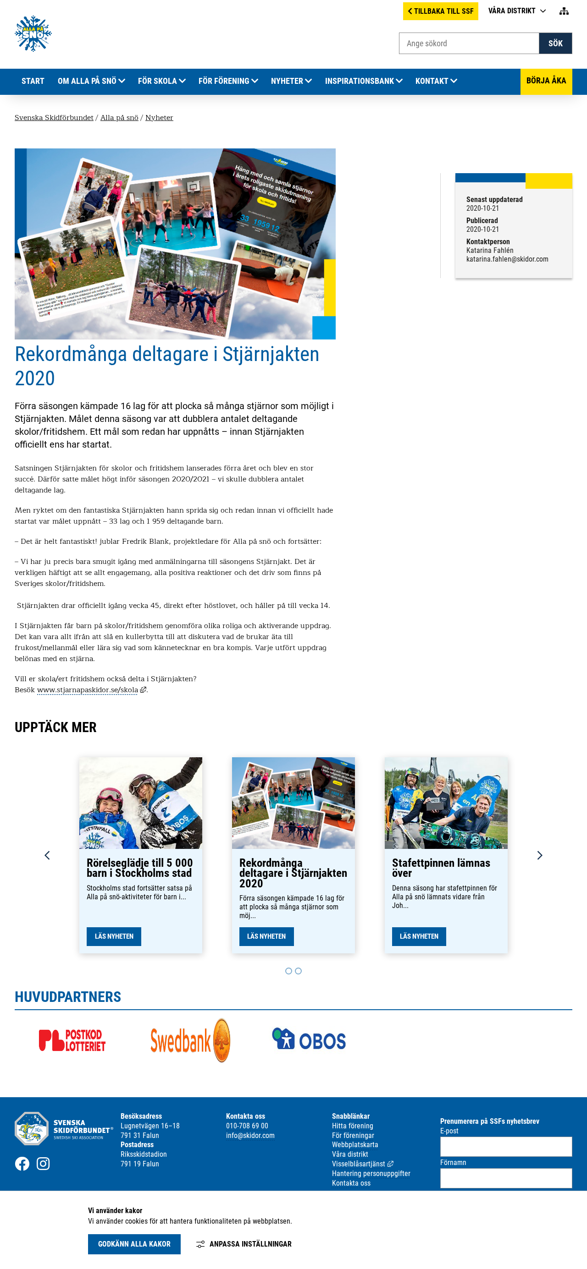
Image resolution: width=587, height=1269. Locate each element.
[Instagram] (43, 1163)
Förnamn (453, 1162)
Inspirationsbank (359, 81)
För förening (224, 81)
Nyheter (287, 81)
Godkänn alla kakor (134, 1244)
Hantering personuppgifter (371, 1173)
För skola (157, 81)
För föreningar (353, 1135)
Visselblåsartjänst (362, 1164)
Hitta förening (352, 1125)
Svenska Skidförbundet (54, 118)
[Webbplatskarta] (564, 11)
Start (33, 81)
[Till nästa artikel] (288, 971)
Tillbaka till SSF (444, 11)
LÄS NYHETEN (114, 936)
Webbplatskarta (355, 1144)
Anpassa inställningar (251, 1244)
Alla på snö (119, 118)
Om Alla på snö (87, 81)
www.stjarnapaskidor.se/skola (91, 690)
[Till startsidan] (33, 49)
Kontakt (432, 81)
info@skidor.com (250, 1135)
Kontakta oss (351, 1183)
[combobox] (469, 43)
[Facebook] (22, 1163)
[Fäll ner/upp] (121, 81)
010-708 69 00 (247, 1125)
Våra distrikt (512, 10)
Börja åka (546, 80)
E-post (449, 1131)
